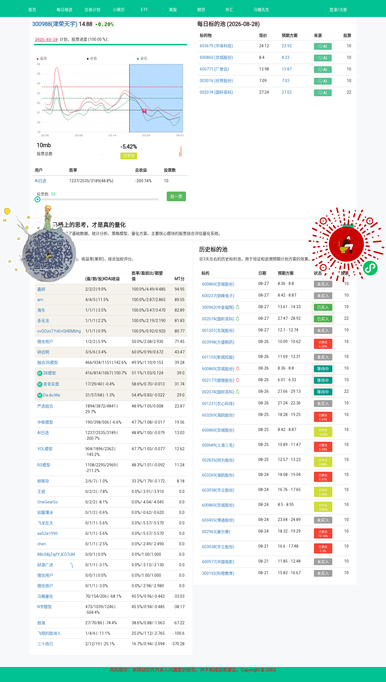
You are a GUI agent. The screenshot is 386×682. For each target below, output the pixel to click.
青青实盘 (51, 384)
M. (40, 373)
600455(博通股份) (218, 520)
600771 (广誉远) (214, 69)
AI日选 (40, 181)
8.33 (285, 57)
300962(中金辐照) (218, 307)
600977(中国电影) (218, 561)
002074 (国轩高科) (216, 92)
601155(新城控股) (218, 357)
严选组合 (45, 406)
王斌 (41, 491)
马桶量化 (45, 596)
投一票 (176, 196)
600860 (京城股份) (216, 57)
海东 (41, 310)
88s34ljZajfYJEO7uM (56, 554)
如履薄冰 (45, 512)
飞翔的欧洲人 (49, 633)
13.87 (287, 69)
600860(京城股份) (218, 284)
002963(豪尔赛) (216, 531)
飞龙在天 (45, 523)
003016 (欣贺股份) (216, 80)
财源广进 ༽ (55, 565)
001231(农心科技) (218, 403)
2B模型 (49, 373)
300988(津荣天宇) (55, 24)
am (40, 299)
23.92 (287, 46)
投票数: (43, 194)
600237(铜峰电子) (218, 295)
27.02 (287, 92)
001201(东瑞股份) (218, 330)
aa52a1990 (47, 533)
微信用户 (45, 341)
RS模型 (43, 465)
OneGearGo (47, 502)
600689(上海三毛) (218, 445)
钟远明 (43, 352)
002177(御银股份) (218, 380)
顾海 (41, 623)
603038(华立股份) (218, 490)
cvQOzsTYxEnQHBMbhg (59, 331)
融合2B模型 (47, 362)
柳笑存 (43, 481)
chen (41, 544)
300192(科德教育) (218, 573)
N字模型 (44, 606)
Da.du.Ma (51, 395)
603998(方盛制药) (218, 342)
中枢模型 (45, 422)
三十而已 (45, 644)
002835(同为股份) (218, 460)
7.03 (285, 80)
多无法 (43, 320)
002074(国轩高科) (218, 319)
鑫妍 (41, 289)
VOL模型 (45, 449)
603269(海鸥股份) (218, 415)
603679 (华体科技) (216, 46)
